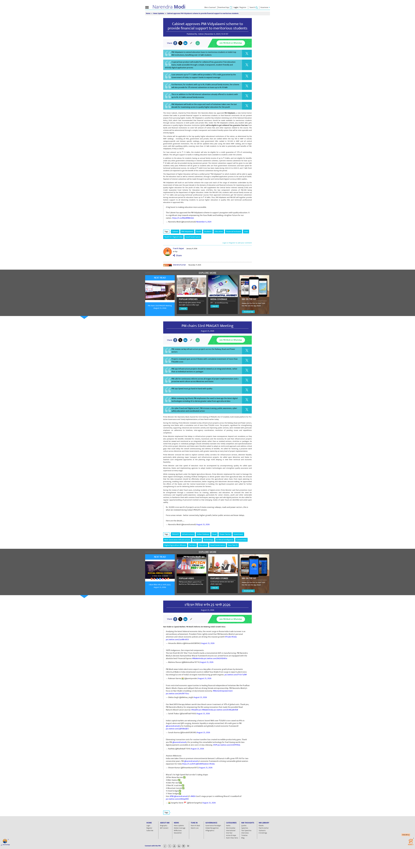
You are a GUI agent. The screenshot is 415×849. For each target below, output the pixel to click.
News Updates (158, 13)
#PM (172, 796)
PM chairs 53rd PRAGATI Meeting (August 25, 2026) (160, 307)
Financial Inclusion (233, 231)
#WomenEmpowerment (223, 690)
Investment (238, 534)
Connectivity (241, 539)
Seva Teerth (233, 545)
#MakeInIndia (198, 658)
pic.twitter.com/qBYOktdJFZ (177, 728)
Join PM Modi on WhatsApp (231, 43)
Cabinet (175, 231)
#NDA (193, 796)
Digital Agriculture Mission (175, 545)
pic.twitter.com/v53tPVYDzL (229, 745)
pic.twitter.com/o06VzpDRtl (177, 799)
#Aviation (205, 763)
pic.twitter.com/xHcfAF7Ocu (177, 693)
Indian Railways (203, 534)
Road (214, 534)
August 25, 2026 (203, 524)
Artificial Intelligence (224, 539)
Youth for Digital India (173, 236)
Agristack (197, 539)
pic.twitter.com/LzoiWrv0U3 (177, 639)
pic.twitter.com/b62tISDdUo (215, 658)
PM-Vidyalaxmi (187, 231)
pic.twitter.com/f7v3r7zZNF (236, 674)
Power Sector (225, 534)
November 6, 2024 (203, 221)
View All (183, 308)
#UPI (215, 745)
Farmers (192, 545)
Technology (208, 539)
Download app (6, 845)
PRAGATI (175, 534)
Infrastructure (188, 534)
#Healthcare (196, 709)
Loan (246, 231)
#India (234, 636)
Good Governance (192, 236)
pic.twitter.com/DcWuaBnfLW (226, 709)
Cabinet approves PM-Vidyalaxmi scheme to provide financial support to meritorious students (207, 26)
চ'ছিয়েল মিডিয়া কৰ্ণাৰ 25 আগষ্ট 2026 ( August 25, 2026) (160, 586)
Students (208, 231)
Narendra (168, 6)
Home (148, 13)
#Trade (228, 636)
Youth (198, 231)
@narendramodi (173, 726)
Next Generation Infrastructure (177, 539)
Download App (248, 311)
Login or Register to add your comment (237, 242)
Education (219, 231)
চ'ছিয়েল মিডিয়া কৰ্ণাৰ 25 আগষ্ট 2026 (207, 605)
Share (178, 256)
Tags (166, 231)
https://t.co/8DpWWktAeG (183, 218)
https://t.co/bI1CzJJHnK (191, 763)
